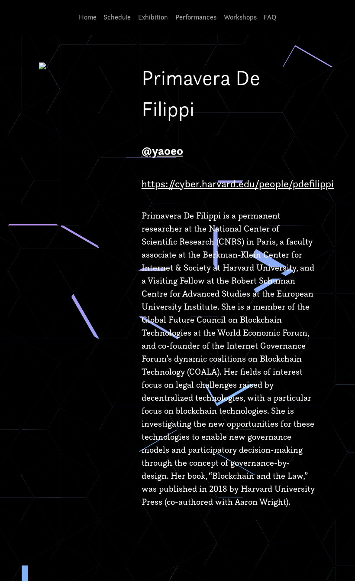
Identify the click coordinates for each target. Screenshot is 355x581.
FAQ (270, 17)
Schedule (117, 17)
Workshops (240, 17)
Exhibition (153, 17)
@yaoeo (162, 150)
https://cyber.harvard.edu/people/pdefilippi (238, 183)
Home (88, 17)
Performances (195, 17)
